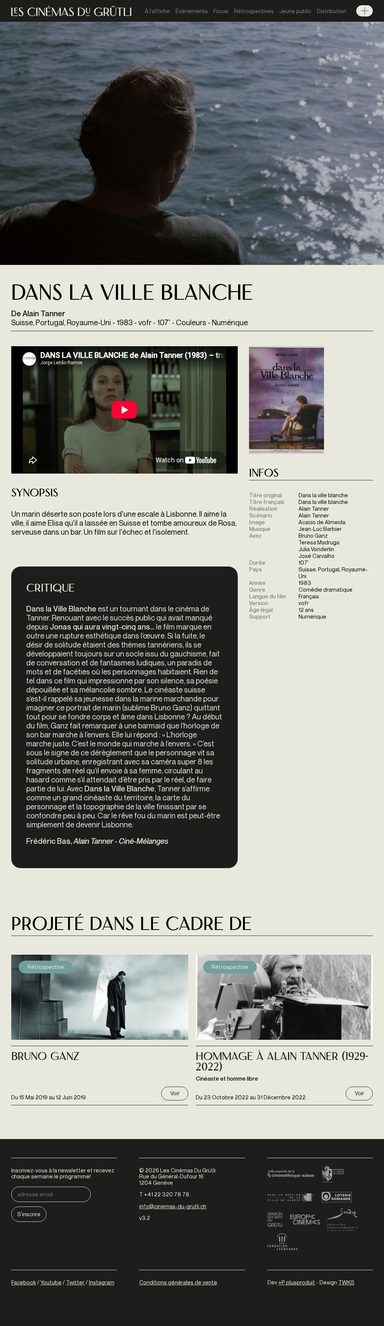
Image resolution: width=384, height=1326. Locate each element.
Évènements (192, 10)
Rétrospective (45, 966)
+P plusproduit (296, 1282)
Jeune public (295, 10)
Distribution (331, 10)
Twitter (75, 1282)
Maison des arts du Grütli (274, 1219)
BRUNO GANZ (45, 1057)
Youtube (51, 1282)
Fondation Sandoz (342, 1219)
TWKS (346, 1282)
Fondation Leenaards (282, 1242)
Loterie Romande (337, 1197)
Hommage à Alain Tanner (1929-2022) (282, 1063)
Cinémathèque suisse (290, 1174)
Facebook (23, 1282)
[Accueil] (71, 11)
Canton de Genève (333, 1174)
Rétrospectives (254, 10)
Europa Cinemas (305, 1219)
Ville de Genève (290, 1197)
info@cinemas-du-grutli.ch (172, 1206)
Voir (175, 1093)
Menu (364, 10)
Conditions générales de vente (178, 1282)
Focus (220, 10)
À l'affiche (157, 10)
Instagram (101, 1282)
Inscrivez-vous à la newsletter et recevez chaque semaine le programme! (62, 1173)
